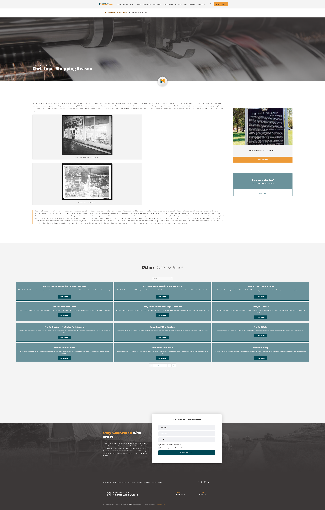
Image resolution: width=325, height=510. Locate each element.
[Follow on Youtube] (208, 482)
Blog (114, 482)
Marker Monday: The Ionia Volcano (263, 151)
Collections (107, 482)
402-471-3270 (180, 494)
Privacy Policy (157, 482)
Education (131, 482)
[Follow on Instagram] (201, 482)
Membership (122, 482)
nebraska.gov (161, 504)
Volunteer (147, 482)
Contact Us (202, 494)
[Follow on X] (205, 482)
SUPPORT (201, 492)
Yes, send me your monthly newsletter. (171, 447)
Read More (64, 297)
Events (139, 482)
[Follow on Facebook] (198, 482)
